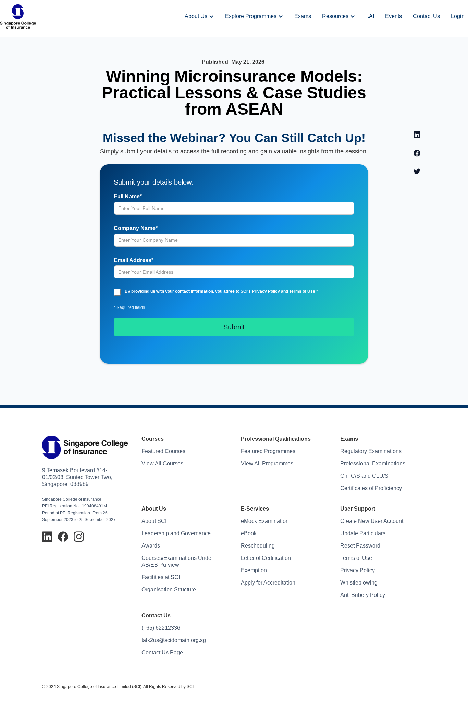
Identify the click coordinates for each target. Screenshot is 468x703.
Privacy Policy (266, 291)
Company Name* (136, 228)
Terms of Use (302, 291)
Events (393, 16)
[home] (18, 16)
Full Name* (128, 196)
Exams (302, 16)
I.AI (370, 16)
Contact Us (426, 16)
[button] (199, 16)
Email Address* (133, 260)
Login (458, 16)
